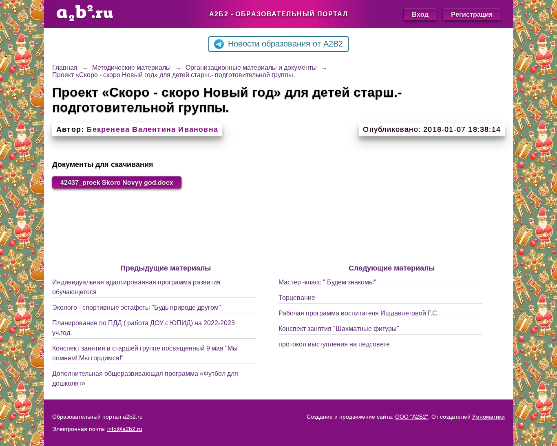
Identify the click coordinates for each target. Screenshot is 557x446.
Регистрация (472, 14)
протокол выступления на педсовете (334, 344)
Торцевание (296, 297)
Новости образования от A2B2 (285, 43)
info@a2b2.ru (124, 429)
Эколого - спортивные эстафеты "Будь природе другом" (136, 307)
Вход (420, 14)
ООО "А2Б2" (411, 416)
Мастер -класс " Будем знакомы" (327, 282)
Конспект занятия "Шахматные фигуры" (338, 328)
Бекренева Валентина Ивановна (152, 129)
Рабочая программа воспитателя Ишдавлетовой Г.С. (358, 313)
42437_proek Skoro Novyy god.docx (116, 182)
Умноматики (488, 416)
